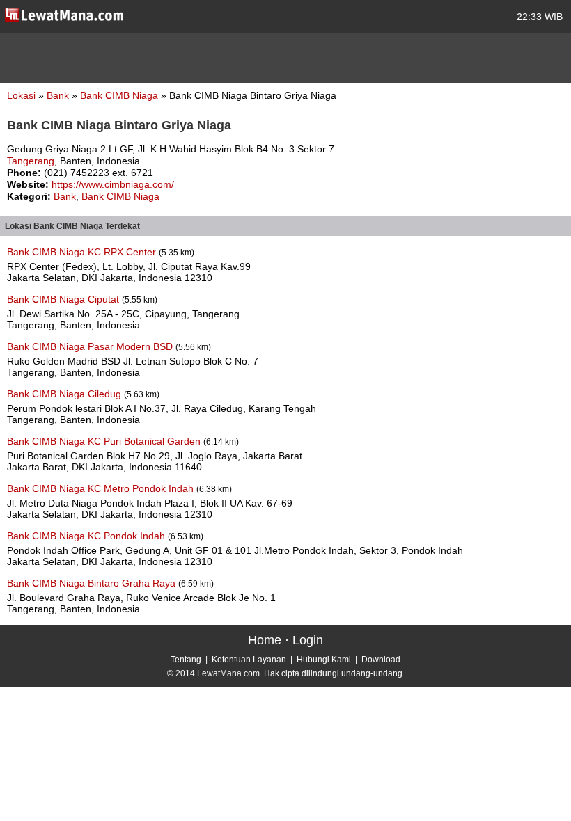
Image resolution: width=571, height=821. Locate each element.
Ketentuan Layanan (249, 659)
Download (380, 659)
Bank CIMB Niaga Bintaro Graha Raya (92, 583)
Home (264, 640)
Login (307, 640)
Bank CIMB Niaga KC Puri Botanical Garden (105, 441)
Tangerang (30, 160)
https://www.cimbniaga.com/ (113, 184)
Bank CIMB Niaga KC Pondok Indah (87, 535)
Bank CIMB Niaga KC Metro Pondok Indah (101, 488)
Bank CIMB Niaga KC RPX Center (83, 251)
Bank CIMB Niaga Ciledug (65, 393)
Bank (59, 95)
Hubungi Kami (324, 659)
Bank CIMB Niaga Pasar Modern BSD (91, 346)
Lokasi (21, 95)
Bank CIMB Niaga (120, 95)
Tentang (186, 659)
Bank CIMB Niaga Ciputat (64, 299)
